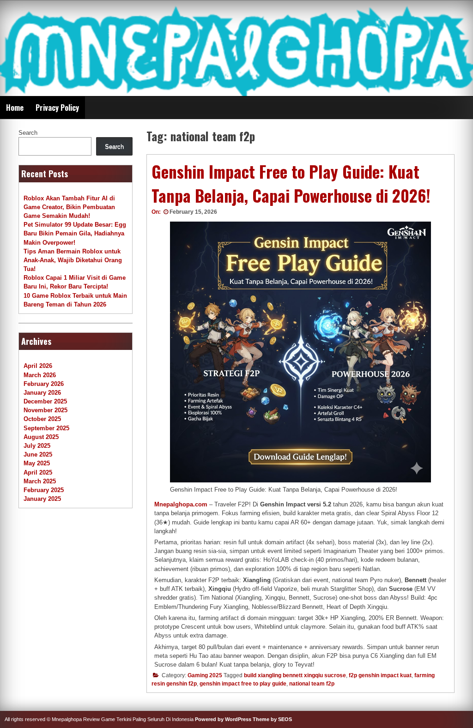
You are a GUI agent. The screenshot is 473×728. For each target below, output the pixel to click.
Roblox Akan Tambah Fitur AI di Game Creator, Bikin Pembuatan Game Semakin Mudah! (69, 207)
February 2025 (44, 490)
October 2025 (42, 418)
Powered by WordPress (223, 719)
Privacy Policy (57, 107)
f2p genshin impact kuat (380, 675)
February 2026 (44, 383)
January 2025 (42, 498)
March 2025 (40, 481)
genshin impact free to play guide (243, 683)
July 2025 (37, 445)
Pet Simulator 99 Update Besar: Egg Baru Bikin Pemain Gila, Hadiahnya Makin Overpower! (75, 233)
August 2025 (41, 436)
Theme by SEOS (272, 719)
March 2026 (40, 375)
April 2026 (38, 365)
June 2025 (38, 454)
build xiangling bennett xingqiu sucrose (295, 675)
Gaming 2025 (205, 675)
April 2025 (38, 472)
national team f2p (311, 683)
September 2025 (46, 428)
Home (15, 107)
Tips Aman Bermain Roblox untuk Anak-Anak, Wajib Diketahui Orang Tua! (73, 260)
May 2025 (37, 463)
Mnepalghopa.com (180, 504)
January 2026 (42, 392)
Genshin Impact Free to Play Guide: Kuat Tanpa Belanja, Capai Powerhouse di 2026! (291, 183)
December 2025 (45, 401)
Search (27, 132)
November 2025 (45, 410)
